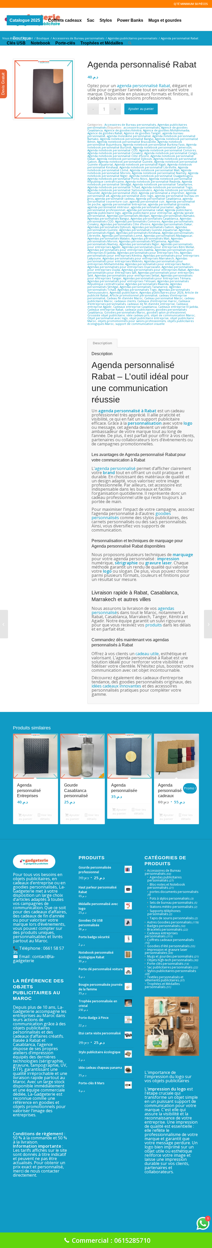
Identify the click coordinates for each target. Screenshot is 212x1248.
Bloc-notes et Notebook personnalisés (166, 886)
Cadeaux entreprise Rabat (105, 309)
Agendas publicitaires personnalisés (164, 879)
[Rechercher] (130, 42)
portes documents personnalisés (174, 892)
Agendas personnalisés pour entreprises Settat (127, 275)
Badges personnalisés (163, 926)
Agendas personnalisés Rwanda (147, 284)
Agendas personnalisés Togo (137, 290)
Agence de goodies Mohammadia (166, 130)
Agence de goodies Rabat (104, 133)
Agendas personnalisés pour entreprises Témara (157, 278)
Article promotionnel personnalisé (133, 295)
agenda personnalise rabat (145, 210)
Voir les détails (46, 817)
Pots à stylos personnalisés (170, 898)
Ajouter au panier (141, 109)
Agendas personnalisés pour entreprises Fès (147, 253)
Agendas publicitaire (124, 292)
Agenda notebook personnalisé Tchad (113, 187)
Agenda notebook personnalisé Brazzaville (126, 142)
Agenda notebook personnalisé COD (112, 150)
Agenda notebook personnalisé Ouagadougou (161, 176)
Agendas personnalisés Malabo (108, 238)
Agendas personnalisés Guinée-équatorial (148, 230)
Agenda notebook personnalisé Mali (154, 170)
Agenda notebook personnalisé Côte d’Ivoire (118, 156)
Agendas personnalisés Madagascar (168, 235)
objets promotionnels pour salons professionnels (132, 321)
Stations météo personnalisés (171, 907)
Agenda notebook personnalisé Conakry (115, 153)
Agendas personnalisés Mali (150, 238)
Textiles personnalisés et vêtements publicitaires (164, 978)
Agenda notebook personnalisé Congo (170, 153)
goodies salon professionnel (166, 312)
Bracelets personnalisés (164, 929)
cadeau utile (147, 653)
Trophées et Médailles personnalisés (162, 985)
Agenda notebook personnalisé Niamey (159, 173)
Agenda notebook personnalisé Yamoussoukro (119, 190)
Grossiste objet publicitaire (106, 315)
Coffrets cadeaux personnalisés (170, 940)
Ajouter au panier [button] (26, 817)
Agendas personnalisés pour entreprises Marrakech (138, 258)
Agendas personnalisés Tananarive (144, 287)
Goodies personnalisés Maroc (124, 312)
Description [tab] (102, 343)
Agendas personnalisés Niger (139, 244)
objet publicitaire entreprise (149, 318)
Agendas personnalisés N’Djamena (142, 241)
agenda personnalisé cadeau (114, 198)
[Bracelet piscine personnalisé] (4, 624)
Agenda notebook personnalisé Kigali (140, 164)
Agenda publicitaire (178, 210)
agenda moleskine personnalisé (129, 136)
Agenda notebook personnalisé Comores (167, 150)
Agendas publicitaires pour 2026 (161, 292)
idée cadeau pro (137, 315)
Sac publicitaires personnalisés (169, 967)
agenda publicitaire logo (104, 213)
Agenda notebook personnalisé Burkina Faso (154, 144)
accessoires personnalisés (142, 127)
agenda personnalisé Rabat (143, 85)
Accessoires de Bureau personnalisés (130, 124)
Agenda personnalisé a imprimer (161, 193)
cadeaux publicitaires (139, 309)
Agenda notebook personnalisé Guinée (125, 161)
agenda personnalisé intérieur (108, 207)
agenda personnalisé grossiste (169, 204)
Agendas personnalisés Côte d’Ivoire (125, 224)
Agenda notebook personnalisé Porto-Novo (117, 179)
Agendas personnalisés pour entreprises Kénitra (139, 254)
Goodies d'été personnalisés (168, 946)
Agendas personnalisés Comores (137, 221)
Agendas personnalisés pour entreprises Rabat (154, 270)
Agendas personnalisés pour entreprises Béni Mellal (158, 247)
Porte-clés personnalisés (165, 963)
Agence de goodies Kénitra (122, 130)
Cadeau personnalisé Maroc (163, 298)
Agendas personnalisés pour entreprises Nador (157, 264)
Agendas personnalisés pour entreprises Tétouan (121, 281)
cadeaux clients (125, 301)
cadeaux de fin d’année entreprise (151, 304)
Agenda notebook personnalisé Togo (166, 187)
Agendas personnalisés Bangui (108, 218)
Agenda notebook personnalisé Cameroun (162, 147)
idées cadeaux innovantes (116, 686)
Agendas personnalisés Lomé (122, 235)
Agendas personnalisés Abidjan (128, 216)
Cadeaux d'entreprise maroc (157, 301)
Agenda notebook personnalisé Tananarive (162, 184)
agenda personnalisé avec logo (132, 196)
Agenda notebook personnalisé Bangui (126, 139)
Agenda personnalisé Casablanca (158, 198)
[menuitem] (25, 19)
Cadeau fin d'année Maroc (125, 298)
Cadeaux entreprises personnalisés (161, 934)
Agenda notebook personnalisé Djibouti (124, 159)
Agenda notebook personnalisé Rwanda (152, 181)
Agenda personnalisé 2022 (119, 193)
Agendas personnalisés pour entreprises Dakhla (120, 250)
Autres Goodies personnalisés (169, 922)
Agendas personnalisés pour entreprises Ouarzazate (123, 267)
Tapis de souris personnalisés (172, 918)
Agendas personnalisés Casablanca (154, 218)
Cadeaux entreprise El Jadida (178, 307)
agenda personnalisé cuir (147, 201)
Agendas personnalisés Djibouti (109, 227)
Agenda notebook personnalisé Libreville (147, 167)
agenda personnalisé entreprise (124, 204)
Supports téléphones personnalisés (163, 912)
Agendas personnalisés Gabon (153, 227)
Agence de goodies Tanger (142, 133)
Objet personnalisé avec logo (107, 318)
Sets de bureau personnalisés (171, 902)
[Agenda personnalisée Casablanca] (208, 624)
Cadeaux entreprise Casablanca (135, 307)
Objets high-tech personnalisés (170, 960)
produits (153, 625)
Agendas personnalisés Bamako (172, 216)
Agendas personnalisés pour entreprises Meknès (137, 259)
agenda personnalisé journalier (152, 207)
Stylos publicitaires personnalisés (171, 971)
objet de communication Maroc (173, 315)
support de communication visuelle (140, 324)
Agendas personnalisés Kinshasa (138, 233)
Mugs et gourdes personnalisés (170, 956)
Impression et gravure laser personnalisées (166, 951)
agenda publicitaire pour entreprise (147, 213)
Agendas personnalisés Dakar (172, 224)
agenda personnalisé (119, 411)
